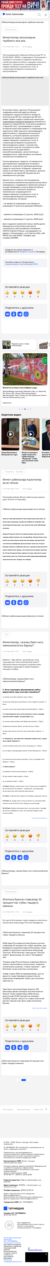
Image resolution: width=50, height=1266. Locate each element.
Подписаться (35, 1258)
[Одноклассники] (13, 314)
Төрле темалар (41, 1109)
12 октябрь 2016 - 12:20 (11, 912)
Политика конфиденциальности (13, 1260)
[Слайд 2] (22, 409)
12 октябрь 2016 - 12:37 (11, 651)
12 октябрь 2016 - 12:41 (11, 489)
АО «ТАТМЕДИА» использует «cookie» (12, 1242)
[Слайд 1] (19, 409)
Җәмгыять (10, 29)
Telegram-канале (27, 251)
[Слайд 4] (27, 409)
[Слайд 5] (30, 409)
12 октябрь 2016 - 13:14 (11, 46)
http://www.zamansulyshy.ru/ (39, 818)
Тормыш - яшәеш (14, 471)
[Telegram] (19, 314)
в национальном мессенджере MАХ (21, 263)
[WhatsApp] (26, 314)
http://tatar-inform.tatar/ (39, 1008)
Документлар (23, 1109)
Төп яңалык (7, 1109)
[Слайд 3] (25, 409)
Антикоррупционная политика (12, 1238)
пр (6, 634)
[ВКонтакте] (7, 314)
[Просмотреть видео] (10, 434)
